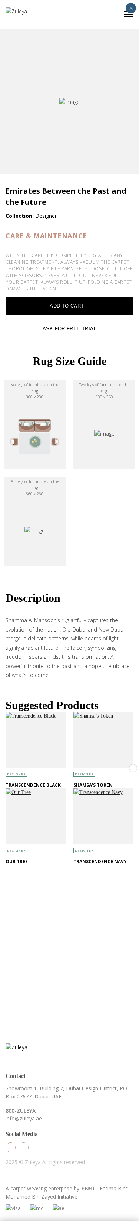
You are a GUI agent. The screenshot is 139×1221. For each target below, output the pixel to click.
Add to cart (67, 306)
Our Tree (17, 861)
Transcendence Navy (100, 861)
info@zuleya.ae (24, 1118)
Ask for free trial (69, 328)
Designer (16, 774)
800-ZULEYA (21, 1110)
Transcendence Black (33, 785)
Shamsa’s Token (93, 785)
